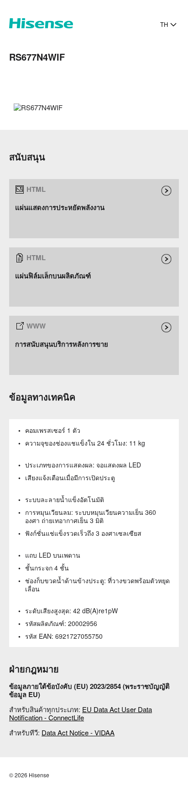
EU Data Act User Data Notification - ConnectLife (80, 713)
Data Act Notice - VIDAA (78, 732)
